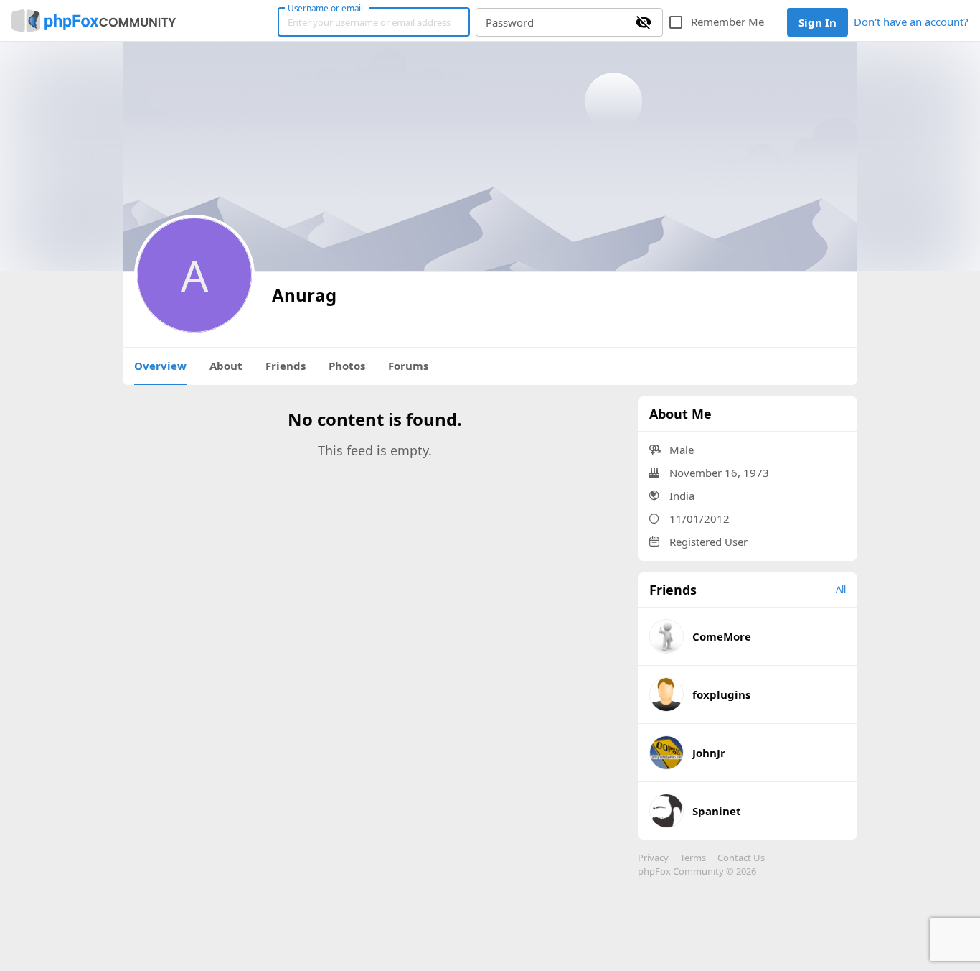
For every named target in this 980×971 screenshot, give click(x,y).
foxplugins (721, 694)
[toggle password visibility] (643, 22)
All (841, 588)
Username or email (326, 8)
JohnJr (708, 752)
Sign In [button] (817, 22)
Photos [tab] (347, 365)
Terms (693, 857)
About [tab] (225, 365)
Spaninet (716, 811)
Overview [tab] (160, 365)
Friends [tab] (285, 365)
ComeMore (721, 636)
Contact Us (741, 857)
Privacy (653, 857)
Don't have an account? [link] (911, 21)
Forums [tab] (408, 365)
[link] (93, 20)
